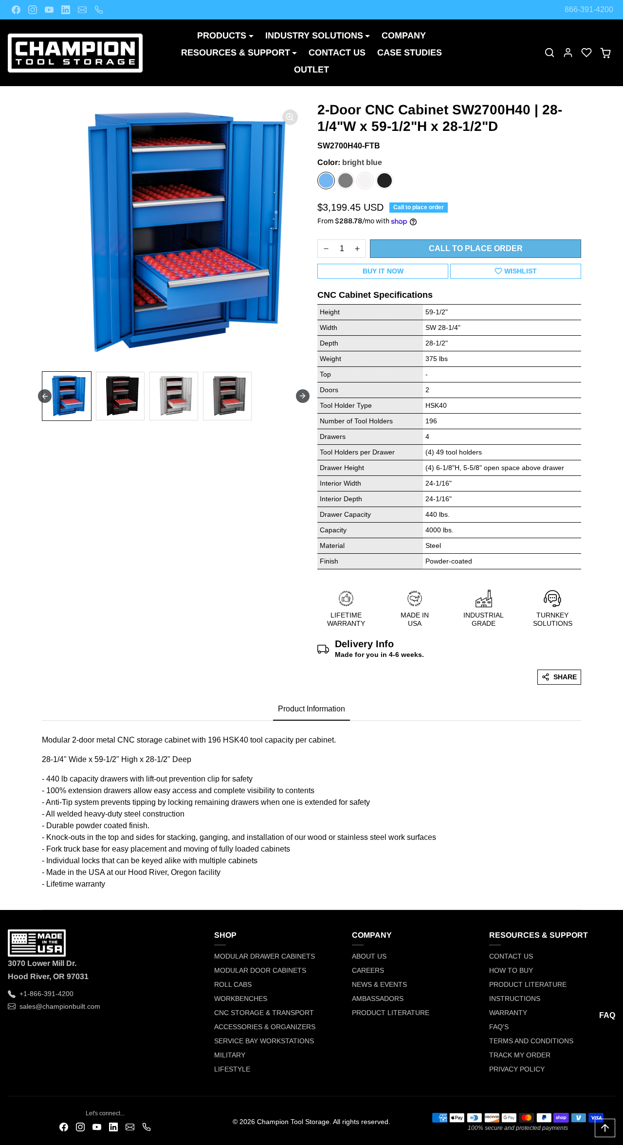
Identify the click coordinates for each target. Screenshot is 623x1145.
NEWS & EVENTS (379, 984)
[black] (384, 180)
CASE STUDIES (409, 52)
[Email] (82, 9)
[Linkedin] (65, 9)
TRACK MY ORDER (519, 1055)
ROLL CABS (233, 984)
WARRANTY (508, 1013)
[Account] (568, 52)
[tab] (311, 709)
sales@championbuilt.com (59, 1006)
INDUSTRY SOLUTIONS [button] (314, 35)
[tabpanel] (311, 809)
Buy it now (383, 271)
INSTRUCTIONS (514, 998)
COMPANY (404, 35)
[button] (549, 52)
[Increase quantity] (357, 248)
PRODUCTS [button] (221, 35)
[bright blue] (326, 180)
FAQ (607, 1015)
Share (565, 677)
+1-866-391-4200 (46, 994)
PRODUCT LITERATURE (390, 1013)
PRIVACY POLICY (517, 1069)
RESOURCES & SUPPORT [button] (235, 52)
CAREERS (368, 970)
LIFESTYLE (232, 1069)
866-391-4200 (589, 9)
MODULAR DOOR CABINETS (260, 970)
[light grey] (365, 180)
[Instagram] (32, 9)
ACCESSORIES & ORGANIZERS (264, 1027)
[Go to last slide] (45, 396)
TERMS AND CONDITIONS (531, 1041)
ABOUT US (369, 956)
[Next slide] (303, 396)
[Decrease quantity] (326, 248)
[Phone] (99, 9)
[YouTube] (49, 9)
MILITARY (229, 1055)
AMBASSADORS (377, 998)
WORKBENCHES (240, 998)
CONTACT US (337, 52)
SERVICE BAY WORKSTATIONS (264, 1041)
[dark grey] (345, 180)
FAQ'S (499, 1027)
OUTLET (311, 69)
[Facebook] (16, 9)
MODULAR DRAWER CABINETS (264, 956)
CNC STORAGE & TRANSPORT (264, 1013)
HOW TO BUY (511, 970)
